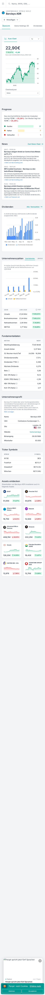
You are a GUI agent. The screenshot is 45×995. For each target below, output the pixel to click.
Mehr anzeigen (9, 412)
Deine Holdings (21, 26)
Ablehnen (12, 991)
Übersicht (6, 26)
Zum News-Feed (34, 144)
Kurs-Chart (12, 39)
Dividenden (37, 26)
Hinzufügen (10, 20)
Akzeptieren (32, 991)
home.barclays (35, 432)
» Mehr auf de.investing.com (13, 162)
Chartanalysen (11, 90)
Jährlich (40, 258)
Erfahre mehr (35, 986)
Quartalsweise (30, 258)
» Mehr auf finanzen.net (12, 197)
